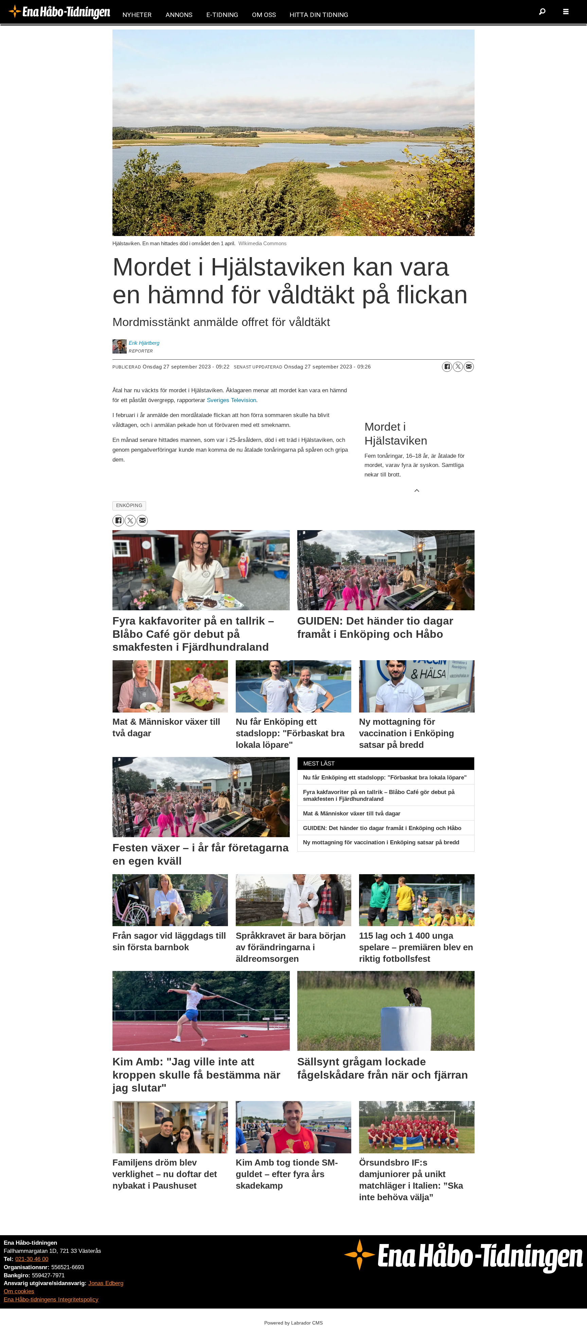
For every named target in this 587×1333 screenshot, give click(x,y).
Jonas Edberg (105, 1283)
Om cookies (19, 1291)
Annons (178, 15)
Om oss (264, 15)
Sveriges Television (231, 400)
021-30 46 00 (31, 1259)
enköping (129, 505)
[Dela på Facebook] (447, 367)
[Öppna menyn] (566, 12)
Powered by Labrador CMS (293, 1323)
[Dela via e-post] (469, 367)
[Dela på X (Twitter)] (458, 367)
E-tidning (222, 15)
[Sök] (542, 12)
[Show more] (416, 490)
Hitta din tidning (318, 15)
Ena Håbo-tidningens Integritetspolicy (51, 1299)
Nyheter (137, 15)
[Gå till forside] (59, 11)
